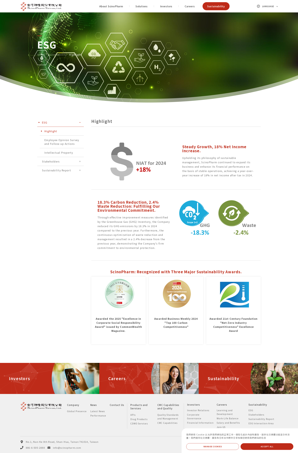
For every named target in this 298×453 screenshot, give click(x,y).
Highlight (75, 54)
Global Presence (77, 411)
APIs (132, 414)
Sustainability (57, 54)
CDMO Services (139, 423)
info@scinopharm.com (67, 447)
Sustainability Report (261, 419)
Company (73, 405)
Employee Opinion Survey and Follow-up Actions (61, 142)
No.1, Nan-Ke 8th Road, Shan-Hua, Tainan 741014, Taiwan (62, 441)
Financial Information (200, 422)
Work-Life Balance (228, 418)
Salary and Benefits (228, 422)
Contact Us (117, 405)
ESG (250, 410)
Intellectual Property (58, 152)
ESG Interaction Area (261, 423)
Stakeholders (256, 414)
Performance (98, 415)
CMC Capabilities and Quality (168, 406)
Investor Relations (198, 410)
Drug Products (139, 419)
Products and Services (139, 406)
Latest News (97, 411)
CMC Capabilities (167, 422)
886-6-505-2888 (35, 447)
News (93, 405)
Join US (221, 427)
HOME (41, 54)
